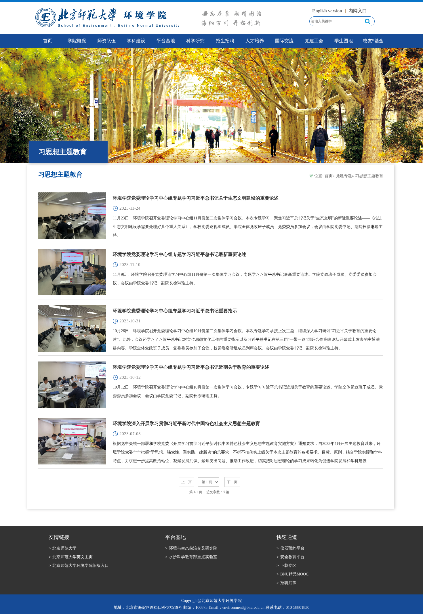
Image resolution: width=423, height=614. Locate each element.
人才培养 (254, 40)
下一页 (232, 482)
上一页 (186, 482)
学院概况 (77, 40)
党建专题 (344, 176)
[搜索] (367, 21)
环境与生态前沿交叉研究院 (191, 548)
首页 (329, 176)
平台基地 (166, 40)
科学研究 (195, 40)
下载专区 (286, 565)
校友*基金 (373, 40)
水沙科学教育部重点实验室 (191, 557)
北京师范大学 (63, 548)
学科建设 (136, 40)
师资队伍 (106, 40)
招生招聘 (225, 40)
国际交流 (284, 40)
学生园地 (343, 40)
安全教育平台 (290, 557)
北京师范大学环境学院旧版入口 (79, 565)
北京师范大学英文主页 (71, 557)
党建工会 (314, 40)
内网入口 (357, 10)
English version (327, 10)
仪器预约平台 (290, 548)
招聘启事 (286, 583)
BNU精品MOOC (292, 574)
